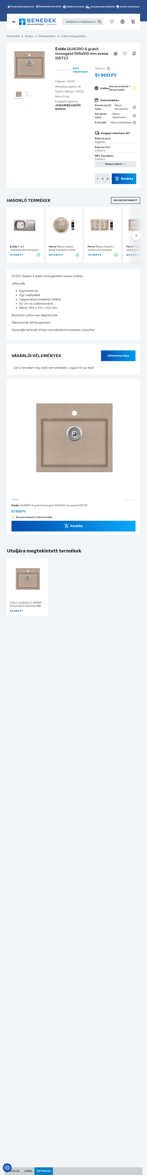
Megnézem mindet (125, 200)
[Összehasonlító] (115, 53)
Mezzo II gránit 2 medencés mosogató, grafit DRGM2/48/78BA (102, 250)
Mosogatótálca (47, 36)
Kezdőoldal (13, 36)
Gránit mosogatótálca (73, 36)
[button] (122, 21)
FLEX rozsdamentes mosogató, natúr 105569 (24, 250)
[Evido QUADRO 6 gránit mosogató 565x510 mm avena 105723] (19, 94)
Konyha (29, 36)
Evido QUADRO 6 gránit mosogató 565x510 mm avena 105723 (26, 606)
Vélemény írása (118, 355)
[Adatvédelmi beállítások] (7, 1167)
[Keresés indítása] (99, 21)
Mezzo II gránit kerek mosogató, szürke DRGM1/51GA (62, 250)
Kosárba (127, 179)
